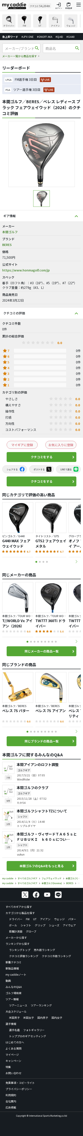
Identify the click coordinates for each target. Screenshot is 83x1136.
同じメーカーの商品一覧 (42, 651)
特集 (8, 1067)
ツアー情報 (12, 999)
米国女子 (28, 1017)
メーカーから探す (16, 937)
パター (72, 919)
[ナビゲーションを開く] (78, 5)
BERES (7, 244)
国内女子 (57, 1017)
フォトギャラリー (33, 1030)
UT (35, 919)
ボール (13, 925)
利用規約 (11, 1095)
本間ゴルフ (10, 232)
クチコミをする (41, 457)
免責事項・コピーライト (20, 1083)
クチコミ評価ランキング (23, 956)
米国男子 (14, 1017)
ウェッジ (59, 919)
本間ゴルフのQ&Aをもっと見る (41, 866)
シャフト (26, 925)
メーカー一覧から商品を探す (19, 56)
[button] (76, 561)
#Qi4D (59, 36)
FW (28, 919)
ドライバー (15, 919)
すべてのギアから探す (19, 907)
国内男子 (42, 1017)
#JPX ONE (27, 36)
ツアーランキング (41, 1005)
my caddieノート (16, 974)
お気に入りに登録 (60, 445)
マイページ (12, 1054)
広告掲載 (11, 1107)
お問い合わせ (13, 1073)
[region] (41, 22)
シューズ (54, 925)
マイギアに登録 (22, 445)
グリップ (40, 925)
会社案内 (11, 1101)
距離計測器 (15, 931)
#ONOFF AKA (44, 36)
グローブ (31, 931)
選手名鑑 (14, 1030)
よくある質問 (13, 1048)
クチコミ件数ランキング (56, 956)
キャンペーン (13, 1061)
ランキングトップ (19, 950)
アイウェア (69, 925)
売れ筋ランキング (44, 950)
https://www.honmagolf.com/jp (26, 270)
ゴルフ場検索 (13, 993)
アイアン (45, 919)
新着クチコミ (13, 962)
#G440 (70, 36)
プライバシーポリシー (19, 1089)
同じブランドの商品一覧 (42, 741)
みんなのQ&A (14, 987)
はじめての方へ (15, 1042)
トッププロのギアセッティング (27, 1036)
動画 (8, 980)
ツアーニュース (18, 1005)
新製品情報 (12, 968)
